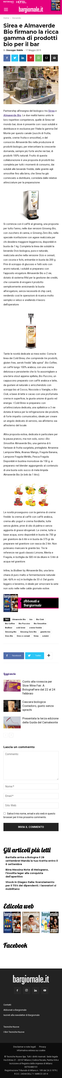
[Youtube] (44, 990)
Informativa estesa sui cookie (31, 1050)
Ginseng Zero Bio (28, 632)
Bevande (16, 18)
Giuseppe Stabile (14, 50)
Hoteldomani (21, 2)
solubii (45, 636)
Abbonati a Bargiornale (32, 603)
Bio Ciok (40, 619)
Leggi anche (9, 674)
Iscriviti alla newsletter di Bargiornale (21, 1015)
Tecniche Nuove (11, 1026)
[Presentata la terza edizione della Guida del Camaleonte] (12, 722)
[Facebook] (17, 990)
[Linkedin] (35, 990)
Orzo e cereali (23, 636)
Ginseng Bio (10, 632)
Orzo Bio (9, 636)
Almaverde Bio (19, 619)
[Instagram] (26, 990)
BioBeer (8, 628)
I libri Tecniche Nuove (13, 1032)
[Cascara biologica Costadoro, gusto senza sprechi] (12, 706)
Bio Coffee (10, 623)
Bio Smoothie (40, 623)
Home (6, 18)
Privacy (42, 1047)
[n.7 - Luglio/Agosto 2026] (10, 603)
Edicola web (18, 906)
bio (30, 619)
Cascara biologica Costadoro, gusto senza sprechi (38, 705)
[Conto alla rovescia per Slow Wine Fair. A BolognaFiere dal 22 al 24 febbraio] (12, 686)
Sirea (36, 636)
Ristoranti (8, 2)
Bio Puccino (24, 623)
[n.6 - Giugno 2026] (31, 923)
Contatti (7, 1004)
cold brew (20, 628)
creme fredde (35, 628)
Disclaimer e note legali (24, 1047)
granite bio (45, 632)
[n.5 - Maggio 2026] (50, 923)
